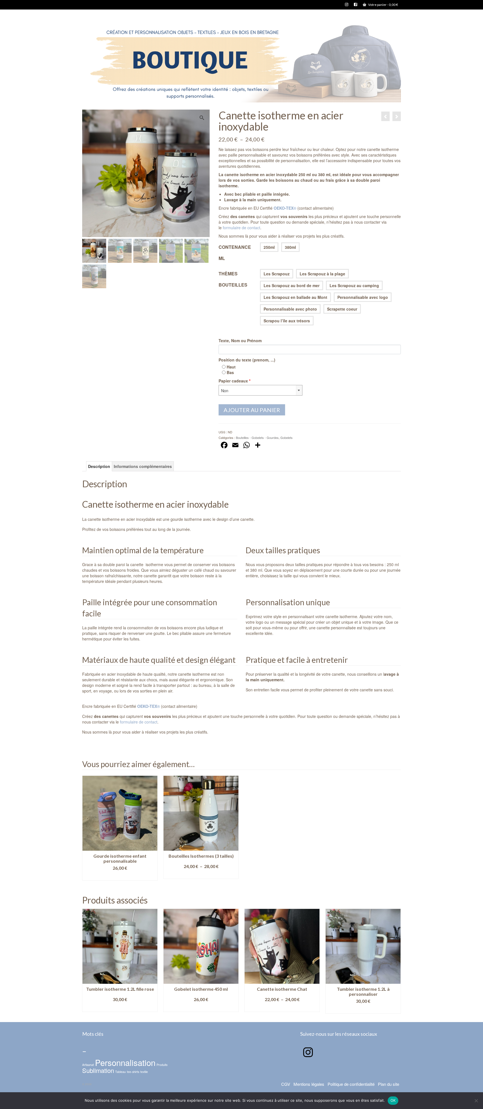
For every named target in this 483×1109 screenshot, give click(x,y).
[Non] (476, 1100)
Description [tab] (99, 466)
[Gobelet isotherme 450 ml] (396, 116)
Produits (162, 1065)
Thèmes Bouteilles (233, 279)
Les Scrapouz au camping (354, 285)
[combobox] (260, 390)
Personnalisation (125, 1062)
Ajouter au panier (252, 409)
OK (393, 1100)
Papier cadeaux (234, 381)
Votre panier (383, 5)
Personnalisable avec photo (290, 309)
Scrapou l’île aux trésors (287, 320)
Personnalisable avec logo (362, 297)
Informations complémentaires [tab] (143, 466)
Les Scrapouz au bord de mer (291, 285)
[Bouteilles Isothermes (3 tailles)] (385, 116)
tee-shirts (133, 1072)
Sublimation (98, 1070)
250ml (269, 247)
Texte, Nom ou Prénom (240, 340)
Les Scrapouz (277, 273)
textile (144, 1072)
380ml (290, 247)
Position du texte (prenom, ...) (247, 360)
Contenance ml (235, 252)
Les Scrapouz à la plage (322, 273)
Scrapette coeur (342, 309)
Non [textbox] (224, 390)
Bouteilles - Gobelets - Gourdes (257, 437)
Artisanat (88, 1065)
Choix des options (120, 876)
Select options (282, 1009)
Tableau (120, 1072)
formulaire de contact (241, 227)
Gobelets (286, 437)
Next (396, 960)
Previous (87, 960)
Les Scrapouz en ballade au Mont (295, 297)
